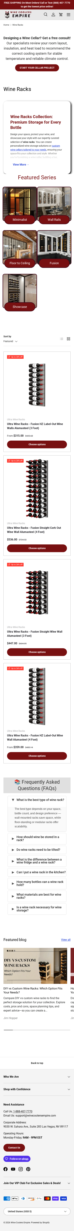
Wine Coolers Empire (20, 1222)
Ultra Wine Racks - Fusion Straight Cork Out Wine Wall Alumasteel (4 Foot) (34, 530)
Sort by (7, 336)
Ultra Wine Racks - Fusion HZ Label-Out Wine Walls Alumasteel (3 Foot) (35, 426)
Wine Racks (17, 25)
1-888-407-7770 (22, 1111)
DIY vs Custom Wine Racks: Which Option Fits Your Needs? (32, 990)
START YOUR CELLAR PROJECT (37, 67)
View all (66, 939)
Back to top (37, 1063)
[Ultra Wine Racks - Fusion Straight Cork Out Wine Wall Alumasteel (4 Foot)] (37, 489)
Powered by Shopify (40, 1222)
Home (6, 25)
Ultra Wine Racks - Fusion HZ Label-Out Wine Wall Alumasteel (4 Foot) (35, 737)
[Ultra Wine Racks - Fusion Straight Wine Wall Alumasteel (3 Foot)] (37, 593)
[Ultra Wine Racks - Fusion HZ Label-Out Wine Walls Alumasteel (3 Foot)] (37, 385)
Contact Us (14, 1147)
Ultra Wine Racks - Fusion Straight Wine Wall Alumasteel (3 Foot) (34, 633)
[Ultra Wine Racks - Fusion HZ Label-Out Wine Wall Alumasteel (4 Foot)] (37, 696)
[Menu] (68, 14)
